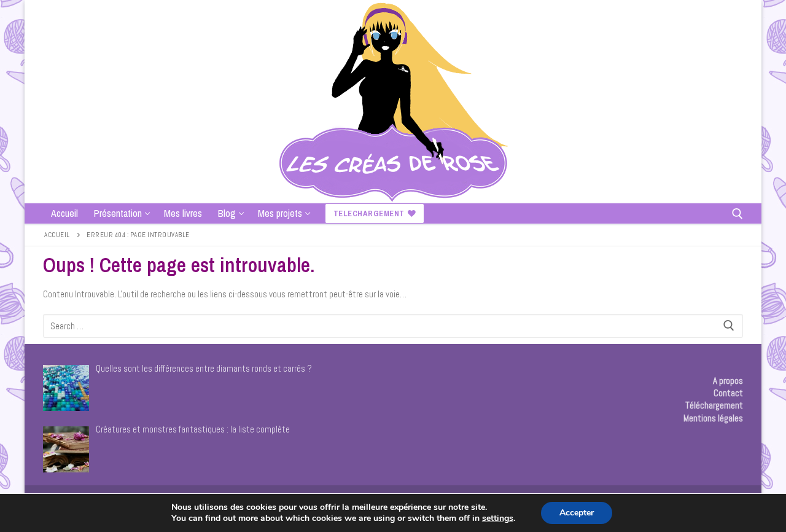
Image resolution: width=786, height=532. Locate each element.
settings (497, 518)
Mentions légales (713, 418)
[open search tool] (737, 213)
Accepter (576, 512)
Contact (728, 393)
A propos (728, 380)
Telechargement (369, 213)
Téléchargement (714, 405)
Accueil (57, 234)
